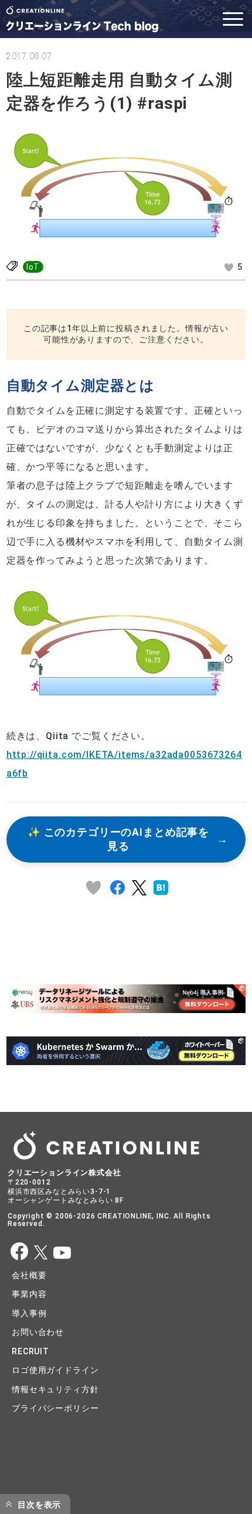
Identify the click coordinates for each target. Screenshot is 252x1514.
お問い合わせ (38, 1332)
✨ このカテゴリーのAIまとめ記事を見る (118, 839)
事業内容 (29, 1294)
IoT (33, 267)
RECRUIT (30, 1351)
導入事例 (29, 1313)
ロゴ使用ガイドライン (55, 1370)
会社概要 (29, 1275)
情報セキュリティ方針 (55, 1389)
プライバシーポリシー (55, 1408)
